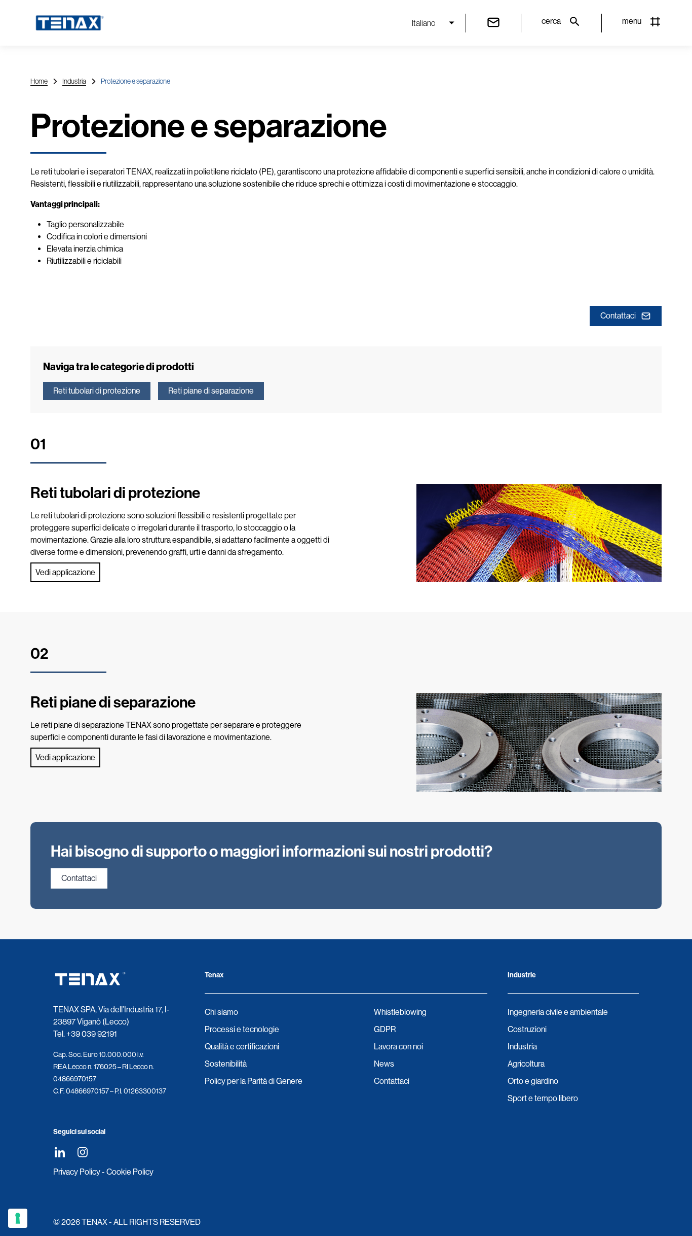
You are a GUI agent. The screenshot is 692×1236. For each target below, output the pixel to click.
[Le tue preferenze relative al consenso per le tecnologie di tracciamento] (17, 1218)
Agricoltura (526, 1064)
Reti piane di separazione (211, 391)
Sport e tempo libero (543, 1098)
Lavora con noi (398, 1046)
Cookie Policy (129, 1172)
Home (39, 81)
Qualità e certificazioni (242, 1046)
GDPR (385, 1029)
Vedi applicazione (65, 572)
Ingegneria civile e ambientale (558, 1012)
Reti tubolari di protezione (96, 391)
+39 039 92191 (91, 1034)
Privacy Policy (76, 1172)
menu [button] (631, 21)
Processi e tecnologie (242, 1029)
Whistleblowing (400, 1012)
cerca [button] (551, 21)
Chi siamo (221, 1012)
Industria (74, 81)
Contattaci (618, 316)
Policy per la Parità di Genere (253, 1081)
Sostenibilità (226, 1064)
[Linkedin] (59, 1152)
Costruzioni (527, 1029)
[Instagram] (82, 1152)
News (384, 1064)
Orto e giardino (533, 1081)
